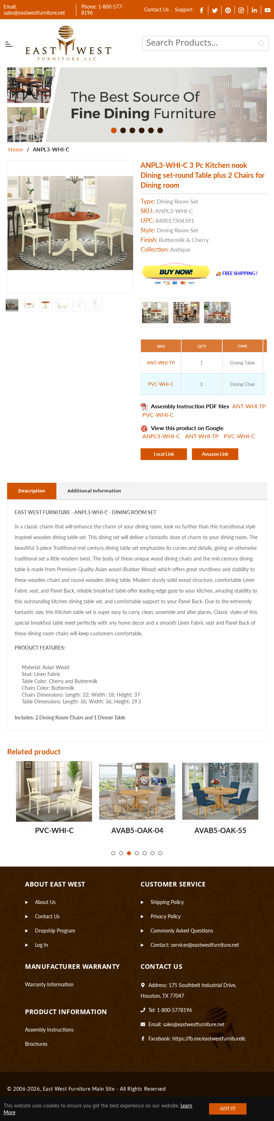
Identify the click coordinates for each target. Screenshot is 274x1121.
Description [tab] (31, 490)
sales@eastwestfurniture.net (193, 1024)
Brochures (36, 1044)
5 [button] (151, 130)
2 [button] (123, 130)
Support (184, 9)
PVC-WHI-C (158, 414)
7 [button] (160, 853)
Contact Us (156, 9)
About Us (45, 902)
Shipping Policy (167, 902)
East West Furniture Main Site (79, 1089)
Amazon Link (215, 454)
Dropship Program (55, 931)
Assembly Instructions (49, 1030)
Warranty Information (49, 984)
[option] (137, 104)
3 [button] (132, 130)
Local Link (164, 454)
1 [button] (114, 130)
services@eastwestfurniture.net (205, 945)
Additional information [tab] (94, 490)
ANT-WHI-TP (249, 406)
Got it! (227, 1108)
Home (15, 149)
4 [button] (141, 130)
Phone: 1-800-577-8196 (102, 10)
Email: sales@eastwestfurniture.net (34, 10)
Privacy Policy (166, 916)
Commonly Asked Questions (182, 931)
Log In (41, 945)
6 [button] (160, 130)
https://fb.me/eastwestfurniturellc (209, 1038)
